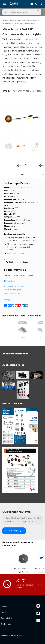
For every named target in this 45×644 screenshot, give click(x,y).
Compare (22, 387)
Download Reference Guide (14, 286)
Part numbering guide (12, 289)
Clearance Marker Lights (28, 21)
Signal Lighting (12, 21)
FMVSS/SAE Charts (12, 293)
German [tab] (23, 275)
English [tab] (7, 275)
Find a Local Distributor (18, 262)
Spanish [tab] (15, 275)
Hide (40, 313)
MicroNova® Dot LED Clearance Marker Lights (19, 23)
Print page (8, 299)
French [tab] (30, 275)
